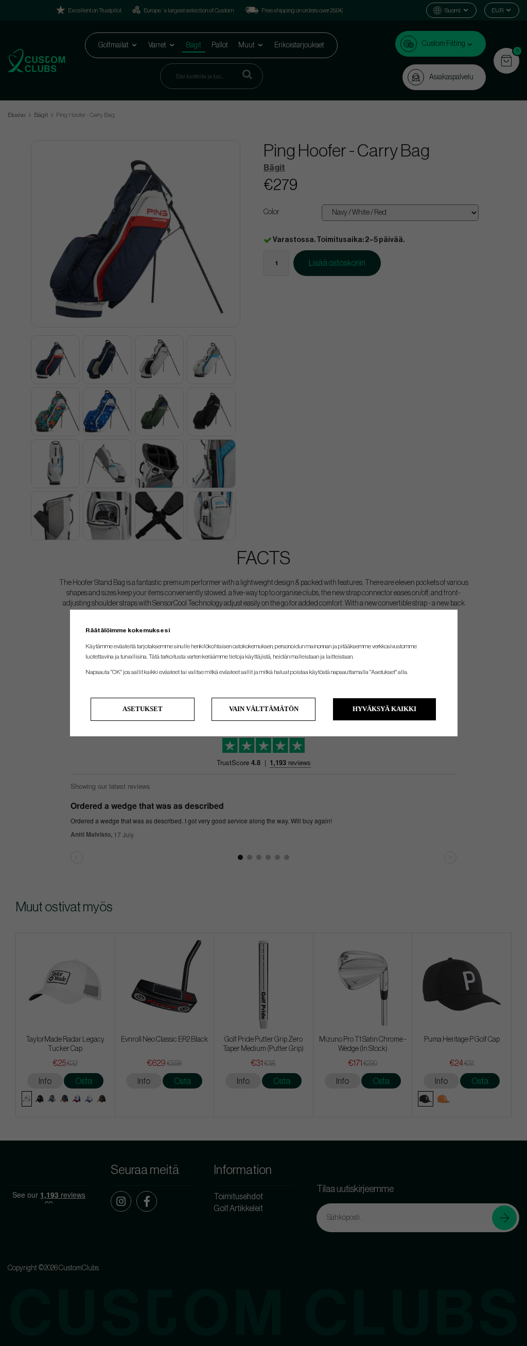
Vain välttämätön (263, 709)
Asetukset (142, 709)
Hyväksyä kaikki (384, 709)
